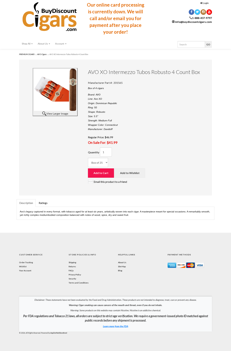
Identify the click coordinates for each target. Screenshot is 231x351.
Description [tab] (26, 202)
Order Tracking (26, 262)
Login (205, 3)
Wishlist (23, 266)
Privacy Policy (75, 274)
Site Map (122, 266)
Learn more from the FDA (115, 326)
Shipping (72, 262)
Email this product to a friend (110, 181)
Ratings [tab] (43, 202)
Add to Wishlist (130, 172)
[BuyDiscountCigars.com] (49, 16)
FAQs (71, 270)
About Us (43, 43)
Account (60, 43)
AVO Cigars (42, 54)
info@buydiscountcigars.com (193, 21)
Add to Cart (101, 172)
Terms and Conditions (79, 282)
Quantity (93, 152)
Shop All (26, 43)
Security (72, 278)
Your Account (25, 270)
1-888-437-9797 (202, 17)
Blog (120, 270)
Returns (72, 266)
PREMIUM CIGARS (26, 54)
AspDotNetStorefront (58, 333)
